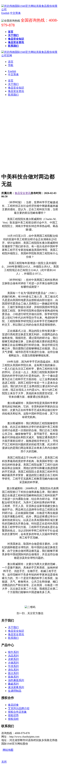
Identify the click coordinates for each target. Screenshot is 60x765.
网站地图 (8, 749)
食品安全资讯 (23, 193)
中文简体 (13, 74)
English (12, 71)
